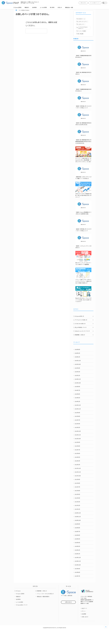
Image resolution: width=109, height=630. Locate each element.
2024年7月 (77, 390)
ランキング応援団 (82, 31)
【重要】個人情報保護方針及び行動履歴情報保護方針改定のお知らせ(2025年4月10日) (83, 141)
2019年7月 (77, 576)
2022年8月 (77, 446)
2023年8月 (77, 416)
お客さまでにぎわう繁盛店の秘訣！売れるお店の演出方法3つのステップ (83, 195)
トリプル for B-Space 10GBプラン (82, 27)
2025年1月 (77, 375)
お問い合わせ (83, 2)
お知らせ (60, 7)
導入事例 (52, 7)
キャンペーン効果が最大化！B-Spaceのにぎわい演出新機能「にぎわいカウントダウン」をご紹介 (83, 160)
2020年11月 (78, 516)
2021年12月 (78, 468)
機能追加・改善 (69, 7)
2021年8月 (77, 483)
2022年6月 (77, 453)
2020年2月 (77, 550)
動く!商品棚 (80, 33)
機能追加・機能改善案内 (43, 596)
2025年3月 (77, 371)
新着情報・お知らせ (42, 591)
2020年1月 (77, 553)
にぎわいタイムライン (83, 21)
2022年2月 (77, 464)
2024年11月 (78, 379)
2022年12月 (78, 431)
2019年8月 (77, 572)
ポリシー (84, 611)
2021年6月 (77, 490)
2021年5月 (77, 494)
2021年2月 (77, 505)
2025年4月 (77, 368)
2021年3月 (77, 502)
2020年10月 (78, 520)
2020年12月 (78, 513)
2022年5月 (77, 457)
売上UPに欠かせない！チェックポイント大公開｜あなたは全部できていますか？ (83, 299)
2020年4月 (77, 542)
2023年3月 (77, 427)
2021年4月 (77, 498)
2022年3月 (77, 461)
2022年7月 (77, 450)
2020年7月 (77, 531)
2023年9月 (77, 412)
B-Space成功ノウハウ (21, 605)
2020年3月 (77, 546)
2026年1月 (77, 357)
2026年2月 (77, 353)
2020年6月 (77, 535)
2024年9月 (77, 386)
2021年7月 (77, 487)
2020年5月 (77, 539)
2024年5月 (77, 397)
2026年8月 (77, 349)
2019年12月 (78, 557)
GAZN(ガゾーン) (81, 18)
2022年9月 (77, 442)
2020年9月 (77, 524)
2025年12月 (78, 360)
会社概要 (84, 614)
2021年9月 (77, 479)
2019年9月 (77, 568)
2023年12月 (78, 405)
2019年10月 (78, 565)
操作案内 (34, 7)
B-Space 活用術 (20, 593)
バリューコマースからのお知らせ (45, 593)
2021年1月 (77, 509)
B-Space (18, 591)
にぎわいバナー (81, 24)
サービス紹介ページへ (95, 2)
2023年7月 (77, 420)
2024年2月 (77, 401)
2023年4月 (77, 423)
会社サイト (84, 608)
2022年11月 (78, 435)
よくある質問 (43, 7)
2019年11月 (78, 561)
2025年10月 (78, 364)
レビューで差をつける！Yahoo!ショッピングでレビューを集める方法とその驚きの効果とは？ (83, 281)
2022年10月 (78, 438)
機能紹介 (27, 7)
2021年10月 (78, 476)
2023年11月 (78, 409)
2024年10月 (78, 383)
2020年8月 (77, 528)
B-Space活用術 (17, 7)
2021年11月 (78, 472)
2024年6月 (77, 394)
